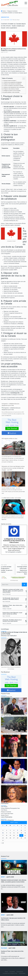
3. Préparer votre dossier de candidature (12, 83)
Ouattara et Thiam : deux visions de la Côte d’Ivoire (12, 606)
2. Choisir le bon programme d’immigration (12, 82)
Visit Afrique (4, 806)
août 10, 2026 (10, 877)
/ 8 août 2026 (7, 601)
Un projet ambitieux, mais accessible (11, 92)
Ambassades (22, 973)
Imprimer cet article (6, 524)
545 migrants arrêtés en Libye (9, 438)
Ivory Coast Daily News (7, 813)
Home (4, 11)
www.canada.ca (15, 283)
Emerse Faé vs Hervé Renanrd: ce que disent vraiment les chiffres (12, 613)
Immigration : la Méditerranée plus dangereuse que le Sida (10, 404)
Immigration (5, 17)
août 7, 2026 (12, 948)
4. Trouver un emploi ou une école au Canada (13, 85)
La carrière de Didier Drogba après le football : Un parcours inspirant (6, 568)
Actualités (12, 971)
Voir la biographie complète (13, 552)
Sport (4, 594)
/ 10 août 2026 (7, 594)
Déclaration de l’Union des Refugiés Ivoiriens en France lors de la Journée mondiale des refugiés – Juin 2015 (13, 468)
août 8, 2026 (10, 915)
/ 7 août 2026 (8, 608)
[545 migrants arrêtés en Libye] (13, 448)
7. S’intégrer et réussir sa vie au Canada (11, 90)
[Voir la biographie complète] (22, 552)
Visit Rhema (4, 810)
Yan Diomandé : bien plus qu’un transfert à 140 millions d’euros (11, 598)
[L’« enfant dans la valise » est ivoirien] (13, 507)
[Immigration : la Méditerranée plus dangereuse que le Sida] (13, 408)
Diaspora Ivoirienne (12, 11)
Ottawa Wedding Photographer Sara (10, 808)
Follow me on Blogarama (7, 820)
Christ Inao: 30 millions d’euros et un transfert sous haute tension (12, 620)
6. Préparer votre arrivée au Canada (11, 88)
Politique (4, 608)
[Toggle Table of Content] (23, 78)
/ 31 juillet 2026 (8, 623)
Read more (9, 415)
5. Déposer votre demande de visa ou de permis (14, 87)
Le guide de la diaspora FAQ (10, 973)
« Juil (2, 843)
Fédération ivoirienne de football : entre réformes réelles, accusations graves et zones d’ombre (13, 591)
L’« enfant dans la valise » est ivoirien (11, 497)
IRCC (6, 191)
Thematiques (19, 971)
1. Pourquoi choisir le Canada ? (9, 80)
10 (2, 833)
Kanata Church (5, 815)
